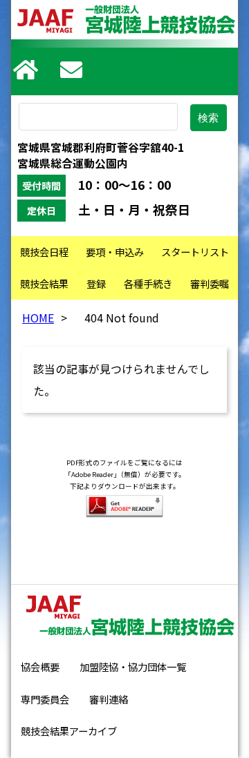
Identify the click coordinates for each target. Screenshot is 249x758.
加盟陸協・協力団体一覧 (133, 666)
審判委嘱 (209, 283)
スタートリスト (195, 251)
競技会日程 (44, 251)
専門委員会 (45, 699)
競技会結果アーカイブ (69, 730)
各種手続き (148, 283)
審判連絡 (108, 699)
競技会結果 (44, 283)
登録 (96, 283)
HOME (38, 317)
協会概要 (40, 666)
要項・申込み (115, 251)
